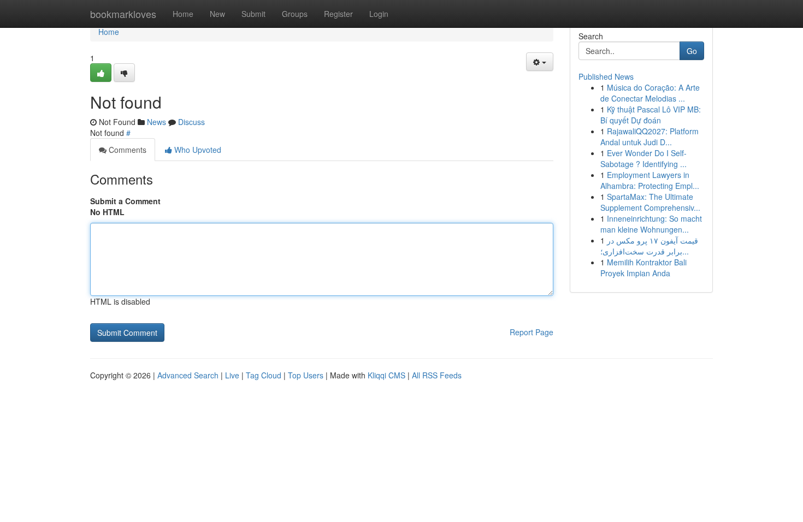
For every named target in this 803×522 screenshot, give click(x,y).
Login (378, 13)
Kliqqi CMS (386, 375)
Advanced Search (188, 375)
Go (692, 50)
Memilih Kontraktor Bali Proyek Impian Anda (643, 267)
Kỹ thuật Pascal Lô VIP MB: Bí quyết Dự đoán (650, 115)
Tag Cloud (263, 375)
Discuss (191, 121)
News (156, 121)
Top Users (305, 375)
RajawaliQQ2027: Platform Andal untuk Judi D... (649, 136)
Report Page (531, 332)
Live (232, 375)
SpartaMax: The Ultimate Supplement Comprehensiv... (650, 202)
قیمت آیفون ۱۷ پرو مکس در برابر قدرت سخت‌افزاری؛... (649, 246)
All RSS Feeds (437, 375)
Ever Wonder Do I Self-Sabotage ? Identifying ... (643, 158)
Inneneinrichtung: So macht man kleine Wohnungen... (651, 224)
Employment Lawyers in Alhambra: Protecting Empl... (649, 180)
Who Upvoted (196, 149)
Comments (126, 149)
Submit (253, 13)
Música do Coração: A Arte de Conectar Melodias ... (650, 93)
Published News (606, 76)
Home (183, 13)
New (217, 13)
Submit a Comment (125, 200)
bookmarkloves (123, 14)
